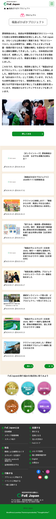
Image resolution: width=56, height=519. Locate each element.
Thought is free (43, 512)
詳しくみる (26, 133)
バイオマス (11, 406)
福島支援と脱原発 (28, 388)
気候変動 (11, 388)
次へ (28, 366)
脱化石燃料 (44, 388)
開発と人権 (44, 406)
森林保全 (28, 406)
